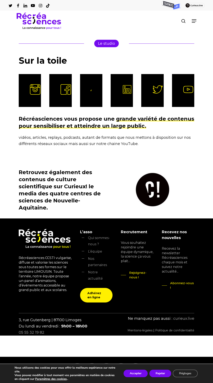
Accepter (135, 373)
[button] (194, 21)
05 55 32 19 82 (31, 332)
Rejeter (160, 373)
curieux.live (183, 318)
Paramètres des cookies (51, 379)
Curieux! (76, 186)
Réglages (185, 373)
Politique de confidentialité (174, 330)
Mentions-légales (140, 330)
